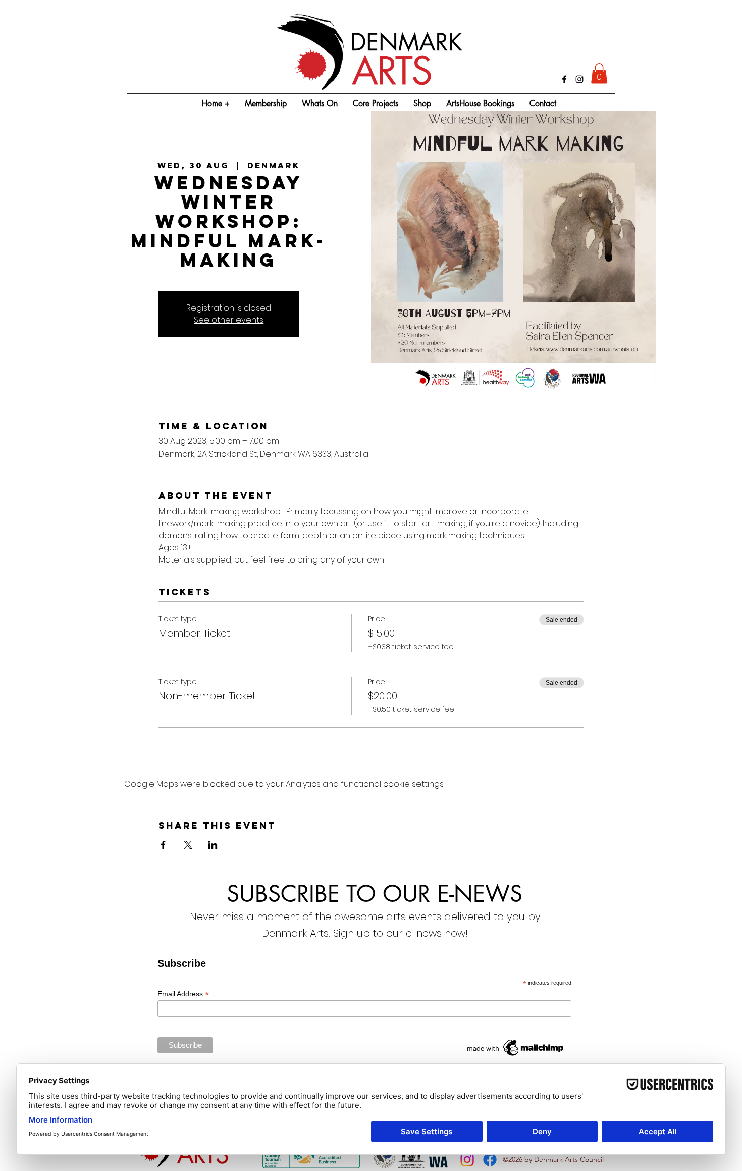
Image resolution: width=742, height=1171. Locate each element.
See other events (228, 320)
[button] (599, 73)
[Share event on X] (188, 845)
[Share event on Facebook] (163, 845)
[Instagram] (579, 79)
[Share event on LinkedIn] (213, 845)
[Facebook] (564, 79)
